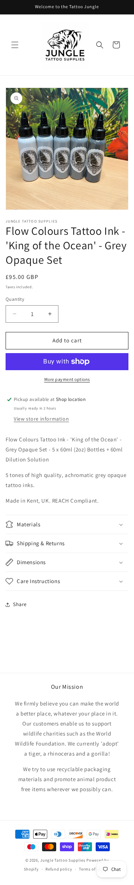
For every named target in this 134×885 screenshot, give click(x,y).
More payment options (67, 379)
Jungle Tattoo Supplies (62, 860)
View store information (41, 418)
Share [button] (20, 604)
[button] (15, 45)
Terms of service (94, 869)
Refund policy (58, 869)
